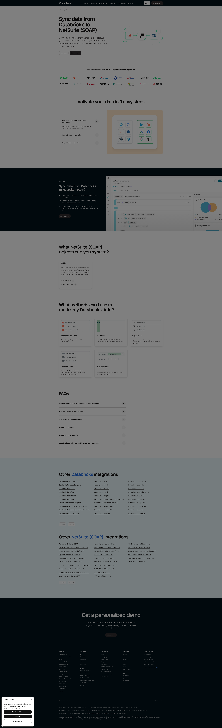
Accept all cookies (17, 711)
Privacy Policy (17, 708)
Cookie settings (17, 721)
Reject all (17, 716)
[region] (17, 712)
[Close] (32, 700)
